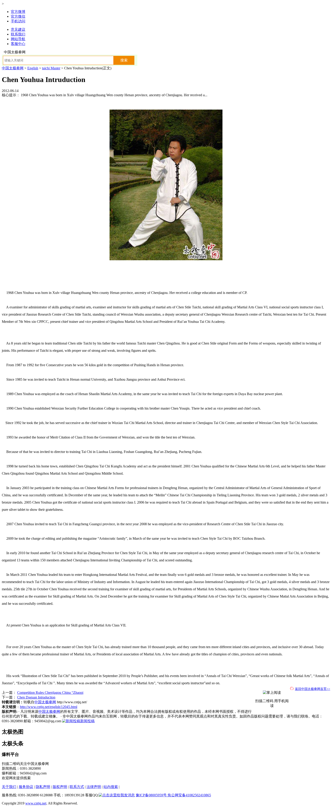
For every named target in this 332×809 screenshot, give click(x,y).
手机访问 (18, 21)
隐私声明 (43, 787)
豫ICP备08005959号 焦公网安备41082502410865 (173, 795)
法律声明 (94, 787)
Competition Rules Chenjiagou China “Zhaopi (50, 692)
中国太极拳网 (12, 68)
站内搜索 (110, 787)
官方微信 (18, 16)
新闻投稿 (87, 721)
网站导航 (18, 39)
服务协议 (26, 787)
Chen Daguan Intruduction (36, 697)
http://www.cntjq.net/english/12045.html (48, 707)
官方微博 (18, 12)
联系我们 (18, 34)
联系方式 (77, 787)
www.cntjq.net (35, 803)
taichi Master (51, 68)
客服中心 (18, 44)
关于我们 (9, 787)
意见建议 (18, 29)
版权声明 (60, 787)
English (32, 68)
